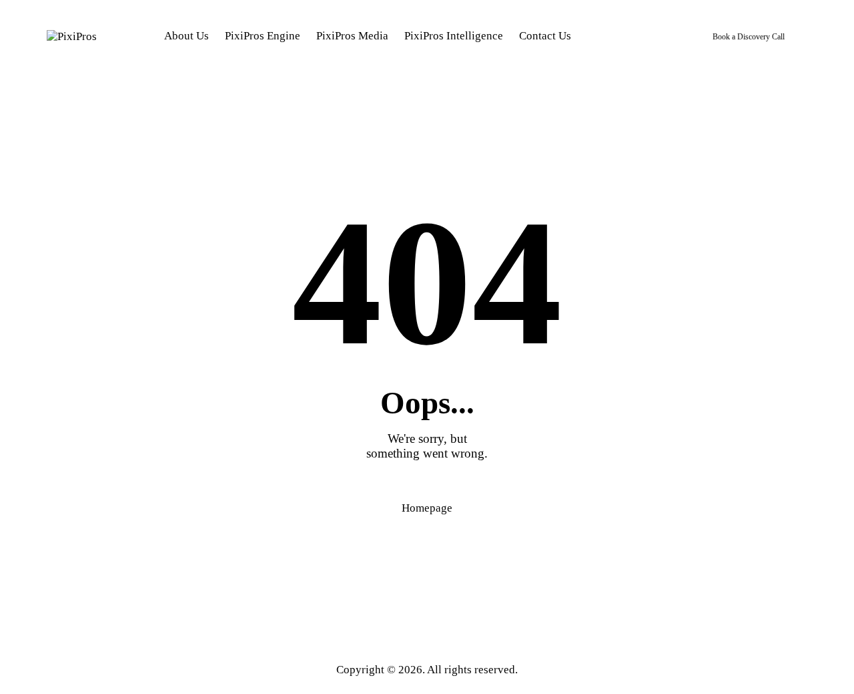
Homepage (427, 508)
